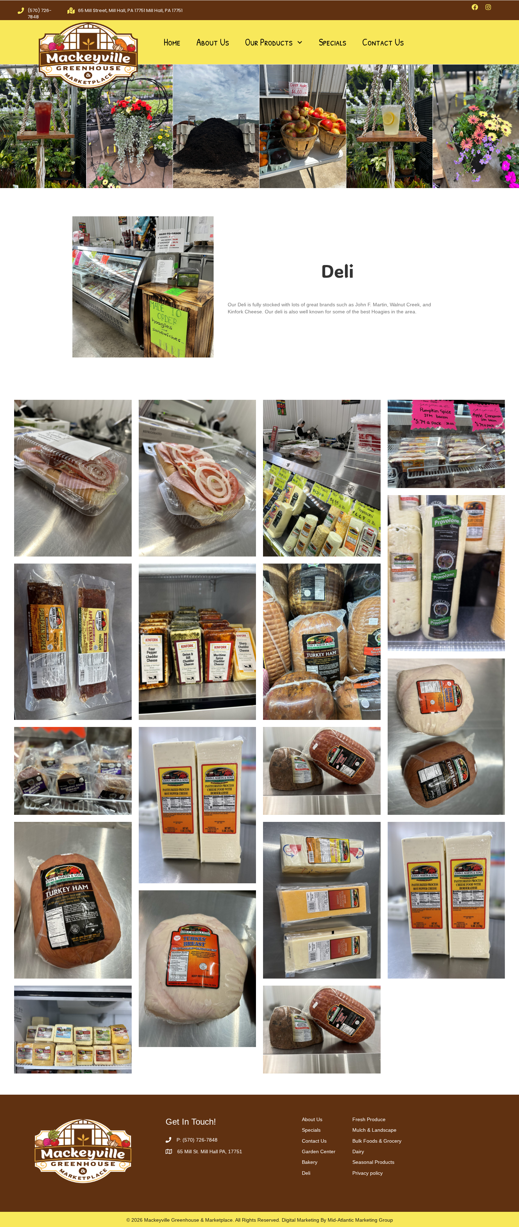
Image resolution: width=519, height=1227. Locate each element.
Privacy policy (367, 1173)
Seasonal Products (373, 1162)
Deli (306, 1173)
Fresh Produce (369, 1119)
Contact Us (314, 1141)
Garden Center (318, 1151)
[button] (475, 7)
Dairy (358, 1151)
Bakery (309, 1162)
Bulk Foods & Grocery (376, 1141)
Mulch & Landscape (374, 1130)
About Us (312, 1119)
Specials (311, 1130)
